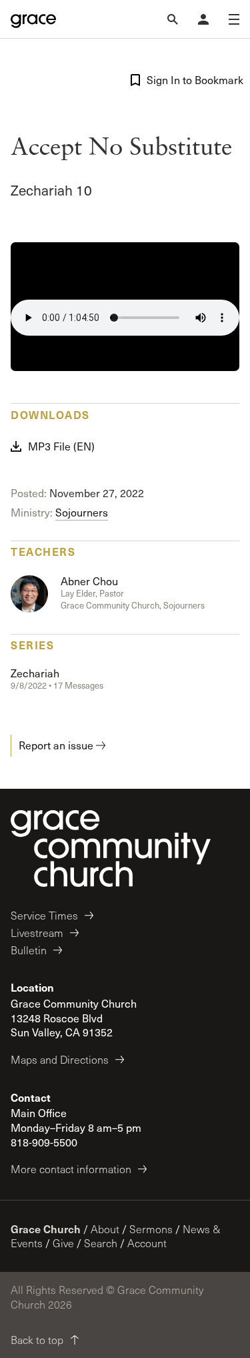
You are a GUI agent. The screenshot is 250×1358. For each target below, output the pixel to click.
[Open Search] (173, 19)
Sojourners (81, 512)
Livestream (37, 933)
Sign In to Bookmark (193, 80)
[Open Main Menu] (234, 19)
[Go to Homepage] (33, 19)
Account (147, 1243)
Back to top (37, 1340)
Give (63, 1243)
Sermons (151, 1229)
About (105, 1229)
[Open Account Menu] (203, 19)
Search (100, 1243)
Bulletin (29, 950)
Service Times (44, 915)
